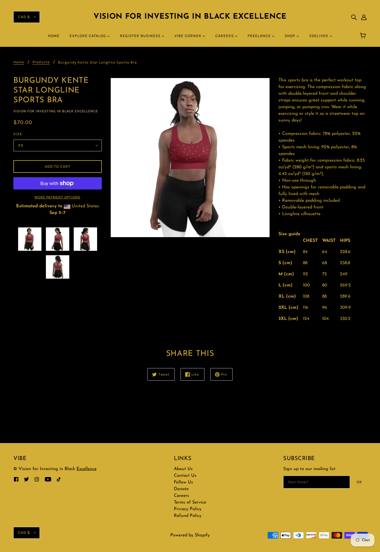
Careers (181, 495)
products (41, 62)
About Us (183, 469)
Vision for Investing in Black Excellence (190, 17)
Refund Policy (187, 516)
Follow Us (183, 482)
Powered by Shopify (190, 535)
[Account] (364, 17)
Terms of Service (190, 502)
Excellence (87, 469)
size (17, 134)
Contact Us (185, 475)
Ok (359, 482)
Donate (181, 489)
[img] (354, 17)
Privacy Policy (187, 509)
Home (18, 62)
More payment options (57, 197)
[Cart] (363, 36)
